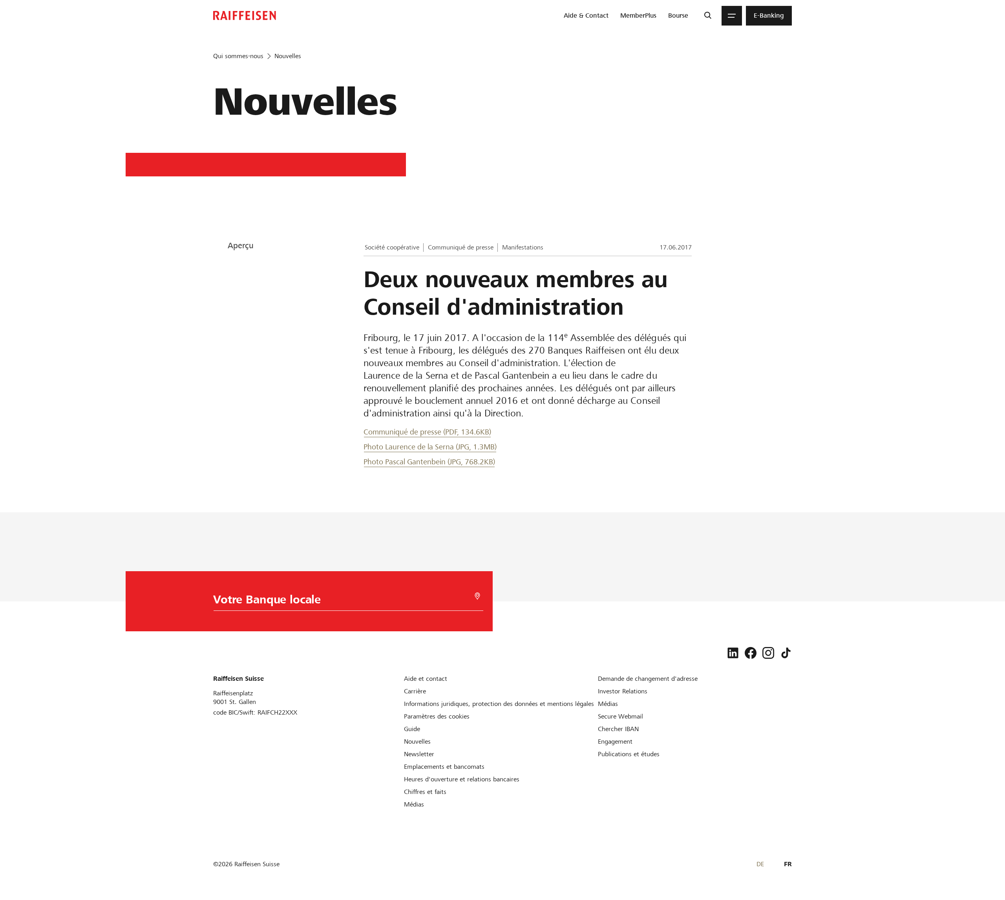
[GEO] (477, 596)
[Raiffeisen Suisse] (244, 15)
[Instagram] (768, 653)
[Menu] (732, 16)
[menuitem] (586, 16)
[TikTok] (786, 653)
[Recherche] (708, 16)
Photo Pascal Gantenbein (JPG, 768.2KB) (429, 461)
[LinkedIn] (733, 653)
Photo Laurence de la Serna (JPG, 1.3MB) (430, 446)
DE (760, 864)
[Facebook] (750, 653)
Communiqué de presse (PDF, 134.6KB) (427, 431)
